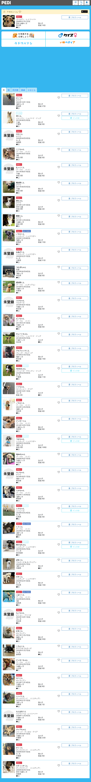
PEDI (6, 2)
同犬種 (15, 90)
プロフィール (76, 17)
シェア (85, 11)
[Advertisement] (45, 67)
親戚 (23, 90)
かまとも (32, 90)
